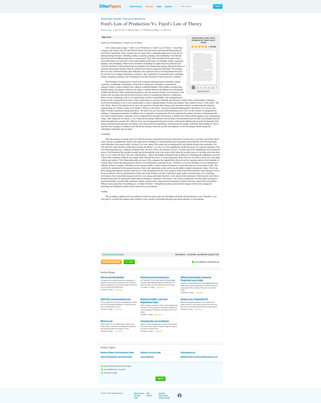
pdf (198, 254)
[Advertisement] (160, 225)
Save (131, 262)
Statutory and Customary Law (154, 277)
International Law (188, 352)
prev (190, 88)
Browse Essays (136, 6)
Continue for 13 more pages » (113, 254)
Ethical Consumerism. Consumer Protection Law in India (196, 279)
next (216, 88)
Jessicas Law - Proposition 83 (194, 299)
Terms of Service (164, 398)
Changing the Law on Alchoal (154, 321)
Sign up (160, 378)
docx (210, 254)
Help (148, 393)
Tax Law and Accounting (112, 277)
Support (168, 6)
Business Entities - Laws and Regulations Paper (153, 301)
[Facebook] (180, 397)
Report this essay (203, 91)
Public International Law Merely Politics (116, 357)
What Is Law (106, 321)
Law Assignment (147, 357)
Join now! (149, 6)
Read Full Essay (111, 261)
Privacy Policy (163, 395)
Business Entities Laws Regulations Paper (117, 352)
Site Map (162, 393)
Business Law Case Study (150, 352)
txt (187, 254)
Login (159, 6)
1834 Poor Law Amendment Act (115, 299)
